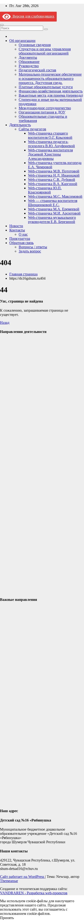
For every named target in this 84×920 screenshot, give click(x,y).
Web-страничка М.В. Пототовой (53, 171)
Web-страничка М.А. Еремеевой (53, 209)
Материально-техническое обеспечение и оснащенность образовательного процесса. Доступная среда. (50, 78)
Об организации (22, 41)
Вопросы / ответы (33, 247)
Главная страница (23, 274)
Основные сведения (35, 45)
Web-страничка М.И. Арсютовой (54, 213)
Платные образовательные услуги (46, 87)
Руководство (29, 66)
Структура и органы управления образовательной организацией (45, 51)
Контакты (17, 230)
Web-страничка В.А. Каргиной (52, 184)
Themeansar (9, 881)
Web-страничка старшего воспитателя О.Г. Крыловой (50, 135)
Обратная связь (21, 243)
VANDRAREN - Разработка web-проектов (33, 893)
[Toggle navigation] (2, 25)
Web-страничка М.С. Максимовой (55, 196)
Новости (16, 226)
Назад (4, 323)
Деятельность (20, 125)
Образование (29, 62)
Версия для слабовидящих (32, 16)
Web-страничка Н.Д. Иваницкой (54, 175)
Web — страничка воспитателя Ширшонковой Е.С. (52, 203)
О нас (23, 234)
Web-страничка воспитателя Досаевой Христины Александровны (50, 154)
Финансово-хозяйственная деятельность (51, 91)
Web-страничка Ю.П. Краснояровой (45, 190)
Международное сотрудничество (45, 108)
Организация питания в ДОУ (42, 112)
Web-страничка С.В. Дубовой (51, 180)
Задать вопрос (30, 251)
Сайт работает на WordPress (22, 877)
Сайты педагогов (32, 129)
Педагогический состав (37, 70)
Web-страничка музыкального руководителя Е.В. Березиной (52, 219)
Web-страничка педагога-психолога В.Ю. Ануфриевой (51, 144)
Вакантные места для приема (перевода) (51, 95)
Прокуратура (19, 239)
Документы (28, 57)
